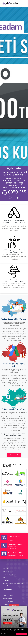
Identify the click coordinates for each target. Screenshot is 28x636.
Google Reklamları (7, 571)
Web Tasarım (6, 568)
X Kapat (14, 605)
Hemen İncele (14, 455)
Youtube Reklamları (8, 601)
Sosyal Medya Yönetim (9, 574)
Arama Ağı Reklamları (8, 595)
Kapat (21, 633)
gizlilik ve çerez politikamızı (12, 632)
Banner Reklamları (7, 598)
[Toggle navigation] (24, 3)
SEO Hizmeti (6, 580)
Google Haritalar (7, 577)
